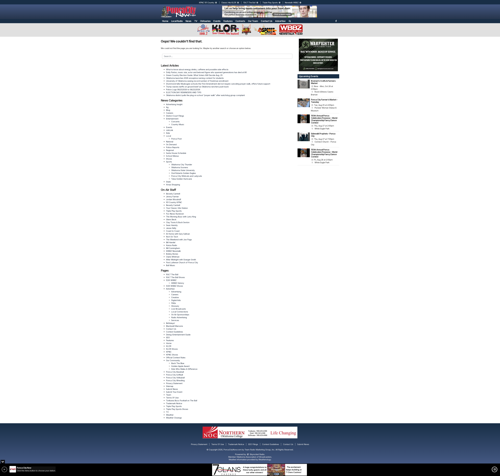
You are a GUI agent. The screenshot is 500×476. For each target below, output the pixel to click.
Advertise (280, 21)
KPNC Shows (172, 354)
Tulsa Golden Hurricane (181, 179)
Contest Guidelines (174, 332)
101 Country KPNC (174, 202)
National (169, 141)
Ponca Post (176, 139)
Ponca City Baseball (175, 372)
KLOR (168, 346)
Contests (240, 21)
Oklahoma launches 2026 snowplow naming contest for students (195, 78)
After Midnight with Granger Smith (181, 259)
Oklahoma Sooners (179, 167)
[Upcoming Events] (304, 88)
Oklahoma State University (183, 170)
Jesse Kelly (171, 228)
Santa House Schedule (176, 153)
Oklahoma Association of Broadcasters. (254, 457)
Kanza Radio (171, 245)
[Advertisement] (269, 11)
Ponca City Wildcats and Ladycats (186, 176)
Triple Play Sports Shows (177, 409)
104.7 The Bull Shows (175, 277)
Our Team (253, 21)
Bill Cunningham (173, 248)
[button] (289, 21)
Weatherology (264, 459)
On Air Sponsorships (180, 314)
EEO (168, 337)
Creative (175, 297)
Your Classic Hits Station (177, 208)
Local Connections (179, 311)
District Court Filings (175, 116)
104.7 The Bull (249, 2)
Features (228, 21)
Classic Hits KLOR (229, 2)
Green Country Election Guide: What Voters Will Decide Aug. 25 (194, 75)
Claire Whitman (172, 257)
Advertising (176, 291)
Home (165, 21)
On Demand (171, 144)
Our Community (173, 360)
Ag (167, 107)
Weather (170, 415)
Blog (168, 110)
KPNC (168, 352)
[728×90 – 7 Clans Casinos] (259, 470)
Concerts (175, 121)
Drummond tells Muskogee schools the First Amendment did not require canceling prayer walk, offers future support (218, 84)
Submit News (172, 389)
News (188, 21)
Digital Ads (176, 300)
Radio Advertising (179, 317)
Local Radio (177, 21)
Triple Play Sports (270, 2)
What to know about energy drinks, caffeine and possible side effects (197, 69)
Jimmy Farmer (172, 196)
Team (168, 395)
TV (195, 21)
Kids (168, 133)
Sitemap (169, 386)
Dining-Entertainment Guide (178, 334)
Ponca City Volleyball (175, 377)
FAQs (173, 303)
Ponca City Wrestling (175, 380)
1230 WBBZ (171, 280)
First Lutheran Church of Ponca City (182, 262)
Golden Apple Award (180, 366)
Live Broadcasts (178, 309)
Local (168, 136)
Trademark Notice (174, 403)
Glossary (175, 306)
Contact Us (266, 21)
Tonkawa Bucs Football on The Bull (181, 400)
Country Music (177, 124)
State (168, 182)
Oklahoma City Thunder (181, 164)
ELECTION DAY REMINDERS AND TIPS (183, 92)
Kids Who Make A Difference (184, 369)
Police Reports (172, 147)
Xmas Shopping (173, 184)
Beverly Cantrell (173, 193)
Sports (169, 161)
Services (175, 320)
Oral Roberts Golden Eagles (183, 173)
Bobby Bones (172, 254)
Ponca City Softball (174, 375)
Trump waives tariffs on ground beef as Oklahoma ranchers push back (197, 86)
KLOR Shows (172, 349)
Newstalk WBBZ (292, 2)
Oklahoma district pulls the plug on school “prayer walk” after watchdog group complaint (205, 95)
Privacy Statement (174, 383)
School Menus (172, 156)
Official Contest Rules (175, 357)
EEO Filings (253, 444)
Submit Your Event (174, 392)
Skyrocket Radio (256, 454)
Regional (170, 150)
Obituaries (205, 21)
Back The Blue (177, 363)
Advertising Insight (174, 104)
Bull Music (170, 265)
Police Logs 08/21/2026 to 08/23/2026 (183, 89)
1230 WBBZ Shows (174, 286)
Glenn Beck (171, 219)
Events (216, 21)
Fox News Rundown (175, 214)
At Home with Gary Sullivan (178, 234)
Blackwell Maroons (174, 326)
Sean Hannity (172, 225)
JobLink (169, 130)
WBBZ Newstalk (173, 251)
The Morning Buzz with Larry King (181, 216)
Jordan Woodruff (173, 199)
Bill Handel (170, 242)
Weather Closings (174, 417)
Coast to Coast (173, 231)
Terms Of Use (172, 397)
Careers (169, 113)
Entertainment (172, 118)
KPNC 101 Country (207, 2)
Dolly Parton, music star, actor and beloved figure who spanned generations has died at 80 (206, 72)
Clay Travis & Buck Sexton (177, 222)
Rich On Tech (172, 236)
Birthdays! (170, 323)
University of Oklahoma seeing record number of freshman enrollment (197, 81)
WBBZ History (177, 283)
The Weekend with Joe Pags (179, 239)
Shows (169, 159)
